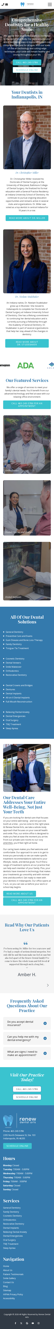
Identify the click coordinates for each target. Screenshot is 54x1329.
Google (27, 1323)
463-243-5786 (17, 1131)
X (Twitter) (21, 1323)
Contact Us (6, 4)
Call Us (3, 4)
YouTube (32, 1323)
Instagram (38, 1323)
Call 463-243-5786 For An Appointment (27, 404)
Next (48, 985)
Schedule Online (27, 70)
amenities (8, 842)
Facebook (15, 1323)
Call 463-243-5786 (27, 62)
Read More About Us (20, 893)
